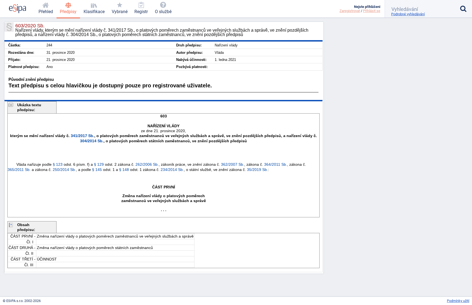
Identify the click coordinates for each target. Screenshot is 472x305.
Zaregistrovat (350, 11)
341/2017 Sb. (82, 136)
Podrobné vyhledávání (408, 14)
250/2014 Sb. (64, 169)
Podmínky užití (458, 301)
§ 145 (97, 169)
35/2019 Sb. (257, 169)
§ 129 (99, 164)
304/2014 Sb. (92, 141)
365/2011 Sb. (19, 169)
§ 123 (58, 164)
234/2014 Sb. (172, 169)
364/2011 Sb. (275, 164)
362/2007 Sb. (232, 164)
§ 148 (124, 169)
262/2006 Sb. (147, 164)
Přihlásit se (371, 11)
